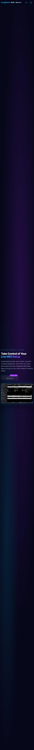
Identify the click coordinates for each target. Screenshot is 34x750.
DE (26, 2)
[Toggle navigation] (31, 2)
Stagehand (11, 2)
